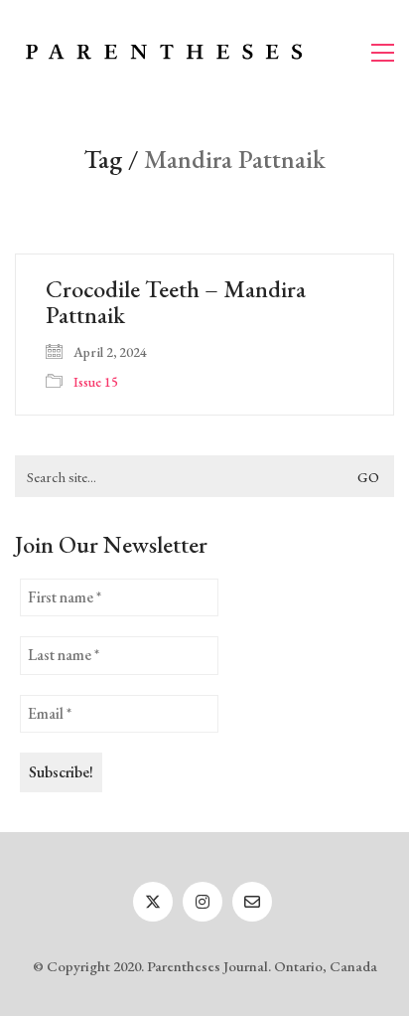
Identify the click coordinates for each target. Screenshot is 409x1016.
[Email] (252, 902)
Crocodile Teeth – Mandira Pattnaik (176, 302)
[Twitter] (153, 902)
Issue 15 (95, 382)
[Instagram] (202, 902)
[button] (382, 53)
